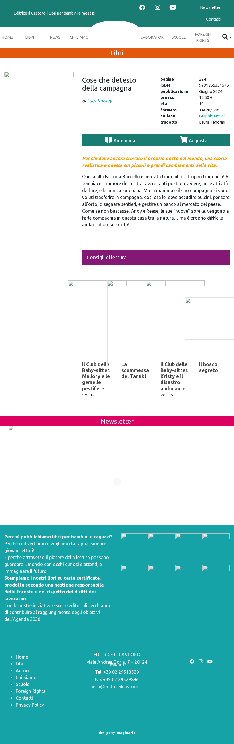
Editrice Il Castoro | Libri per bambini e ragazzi (54, 13)
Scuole (179, 37)
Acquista (197, 140)
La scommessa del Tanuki (135, 370)
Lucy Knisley (99, 100)
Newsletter (210, 7)
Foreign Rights (203, 37)
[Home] (114, 29)
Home (22, 656)
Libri (29, 37)
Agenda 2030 (26, 619)
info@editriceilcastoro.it (117, 686)
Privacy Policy (30, 704)
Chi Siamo (79, 37)
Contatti (213, 19)
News (55, 37)
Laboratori (152, 37)
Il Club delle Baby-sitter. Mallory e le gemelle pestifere (96, 376)
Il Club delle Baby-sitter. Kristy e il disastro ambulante (174, 376)
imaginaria (126, 733)
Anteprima (124, 140)
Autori (22, 670)
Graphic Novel (212, 116)
